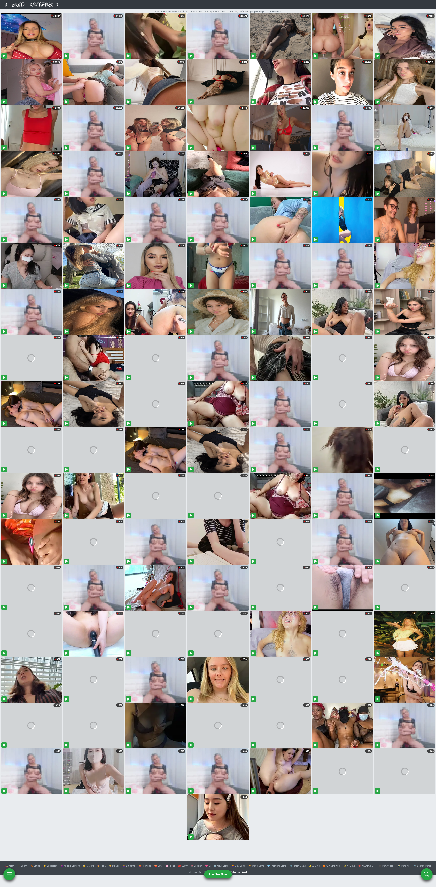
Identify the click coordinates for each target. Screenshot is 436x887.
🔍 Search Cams (422, 865)
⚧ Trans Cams (256, 865)
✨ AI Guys (349, 865)
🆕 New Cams (221, 865)
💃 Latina (35, 865)
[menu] (9, 874)
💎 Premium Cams (276, 865)
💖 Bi (208, 865)
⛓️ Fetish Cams (297, 865)
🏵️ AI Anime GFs (331, 865)
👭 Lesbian (196, 865)
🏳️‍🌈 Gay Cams (238, 865)
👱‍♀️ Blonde (114, 865)
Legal (244, 872)
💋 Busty (183, 865)
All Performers (234, 872)
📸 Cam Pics (404, 865)
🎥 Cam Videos (387, 865)
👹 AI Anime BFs (367, 865)
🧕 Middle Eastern (70, 865)
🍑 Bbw (158, 865)
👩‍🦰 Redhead (144, 865)
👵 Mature (88, 865)
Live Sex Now (218, 874)
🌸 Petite (170, 865)
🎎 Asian (9, 865)
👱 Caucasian (50, 865)
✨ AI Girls (314, 865)
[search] (427, 874)
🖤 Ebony (22, 865)
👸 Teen (101, 865)
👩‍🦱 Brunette (129, 865)
